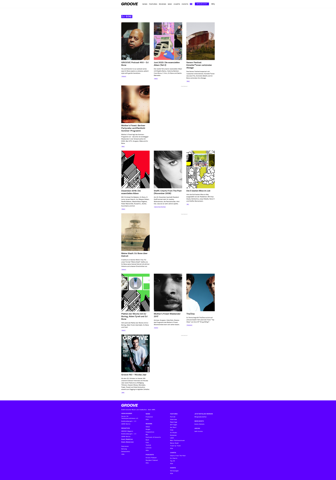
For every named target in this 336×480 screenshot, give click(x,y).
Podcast (124, 76)
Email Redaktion (127, 439)
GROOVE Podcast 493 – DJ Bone (134, 64)
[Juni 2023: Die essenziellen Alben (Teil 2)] (168, 41)
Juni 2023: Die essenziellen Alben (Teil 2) (167, 64)
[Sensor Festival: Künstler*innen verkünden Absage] (200, 41)
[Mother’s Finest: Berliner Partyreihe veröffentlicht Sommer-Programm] (135, 104)
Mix (188, 204)
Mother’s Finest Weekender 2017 (167, 315)
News (188, 81)
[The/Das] (200, 292)
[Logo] (129, 4)
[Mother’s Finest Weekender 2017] (168, 292)
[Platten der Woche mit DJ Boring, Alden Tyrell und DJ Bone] (135, 292)
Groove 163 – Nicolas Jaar (133, 374)
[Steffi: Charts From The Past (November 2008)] (168, 169)
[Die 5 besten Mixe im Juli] (200, 169)
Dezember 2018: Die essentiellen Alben (131, 192)
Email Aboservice (127, 442)
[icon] (213, 4)
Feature (124, 269)
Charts (123, 330)
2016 (123, 392)
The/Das (190, 313)
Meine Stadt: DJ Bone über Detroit (134, 254)
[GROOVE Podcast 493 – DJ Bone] (135, 41)
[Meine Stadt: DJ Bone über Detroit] (135, 232)
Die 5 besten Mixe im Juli (198, 190)
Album (155, 78)
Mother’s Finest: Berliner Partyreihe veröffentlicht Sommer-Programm (133, 128)
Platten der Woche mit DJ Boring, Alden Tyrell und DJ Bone (134, 316)
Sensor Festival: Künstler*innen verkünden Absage (199, 65)
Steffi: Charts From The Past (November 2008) (167, 192)
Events (156, 327)
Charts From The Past (159, 207)
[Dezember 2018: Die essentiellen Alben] (135, 169)
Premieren (189, 325)
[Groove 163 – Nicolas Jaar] (135, 353)
